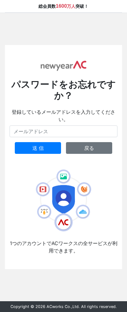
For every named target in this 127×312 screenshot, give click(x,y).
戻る (89, 148)
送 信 (38, 148)
